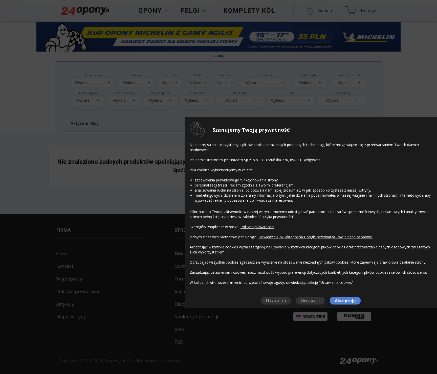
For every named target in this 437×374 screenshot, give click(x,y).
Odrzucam (310, 300)
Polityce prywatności (257, 226)
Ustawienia (276, 300)
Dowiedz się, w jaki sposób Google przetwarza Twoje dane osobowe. (315, 237)
